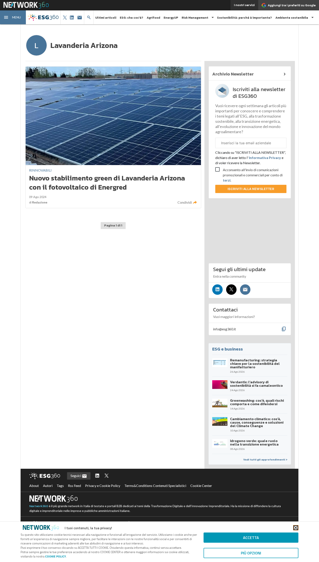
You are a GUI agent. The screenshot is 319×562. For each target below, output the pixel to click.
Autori (48, 485)
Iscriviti (251, 189)
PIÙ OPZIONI (251, 553)
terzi (226, 180)
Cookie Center (201, 485)
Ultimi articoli (105, 17)
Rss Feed (74, 485)
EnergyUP (171, 17)
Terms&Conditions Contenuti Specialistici (155, 485)
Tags (60, 485)
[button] (13, 17)
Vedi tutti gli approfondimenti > (265, 460)
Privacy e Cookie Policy (102, 485)
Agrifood (153, 17)
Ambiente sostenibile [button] (291, 17)
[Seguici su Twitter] (231, 289)
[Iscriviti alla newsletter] (245, 289)
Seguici (76, 476)
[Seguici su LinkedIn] (217, 289)
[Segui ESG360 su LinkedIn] (97, 476)
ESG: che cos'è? (131, 17)
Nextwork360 (38, 506)
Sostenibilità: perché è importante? (244, 17)
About (34, 485)
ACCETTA (251, 538)
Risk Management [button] (195, 17)
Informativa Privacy (265, 158)
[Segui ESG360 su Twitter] (106, 476)
